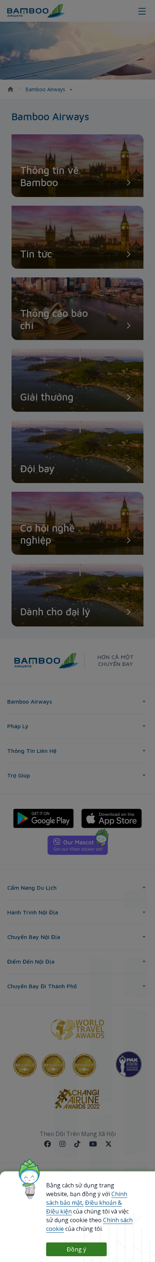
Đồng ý (76, 1249)
